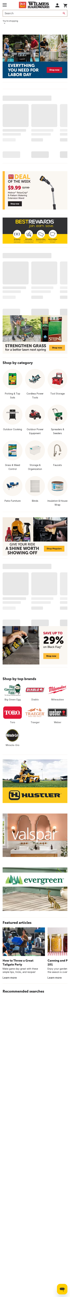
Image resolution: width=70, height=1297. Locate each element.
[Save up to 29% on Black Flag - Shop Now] (35, 645)
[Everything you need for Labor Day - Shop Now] (35, 56)
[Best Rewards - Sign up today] (35, 231)
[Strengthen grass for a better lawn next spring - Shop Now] (35, 334)
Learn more (10, 977)
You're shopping (10, 21)
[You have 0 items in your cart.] (65, 5)
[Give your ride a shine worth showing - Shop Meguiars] (35, 536)
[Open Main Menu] (5, 5)
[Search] (64, 13)
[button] (57, 5)
